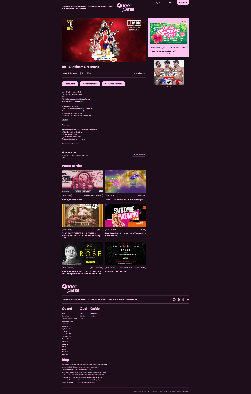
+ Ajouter (183, 2)
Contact (186, 391)
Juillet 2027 (65, 354)
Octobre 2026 (66, 331)
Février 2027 (65, 341)
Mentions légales (175, 391)
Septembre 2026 (67, 329)
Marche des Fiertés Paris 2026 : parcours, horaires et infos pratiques (82, 380)
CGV (166, 391)
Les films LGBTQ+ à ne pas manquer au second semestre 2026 (80, 367)
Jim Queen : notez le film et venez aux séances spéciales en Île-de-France (84, 372)
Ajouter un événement (141, 391)
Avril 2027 (65, 346)
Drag (81, 318)
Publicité (154, 391)
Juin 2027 (65, 352)
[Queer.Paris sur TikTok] (183, 299)
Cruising (92, 316)
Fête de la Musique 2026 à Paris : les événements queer (78, 382)
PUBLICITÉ (168, 86)
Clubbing (82, 316)
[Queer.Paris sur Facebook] (179, 299)
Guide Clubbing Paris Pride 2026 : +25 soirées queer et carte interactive (83, 375)
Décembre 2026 (66, 336)
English (158, 2)
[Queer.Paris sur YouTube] (188, 299)
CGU (160, 391)
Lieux (170, 2)
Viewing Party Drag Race (69, 318)
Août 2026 (65, 326)
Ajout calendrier (90, 83)
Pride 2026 (65, 324)
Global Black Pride (67, 321)
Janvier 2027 (65, 339)
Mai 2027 (64, 349)
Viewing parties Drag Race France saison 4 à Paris (76, 369)
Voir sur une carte (139, 155)
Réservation (70, 83)
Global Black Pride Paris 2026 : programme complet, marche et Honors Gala (84, 364)
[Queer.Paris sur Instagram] (174, 299)
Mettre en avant (115, 83)
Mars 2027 (65, 344)
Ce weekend (65, 316)
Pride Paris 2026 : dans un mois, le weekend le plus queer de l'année (82, 377)
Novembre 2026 (66, 334)
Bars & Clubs (94, 313)
